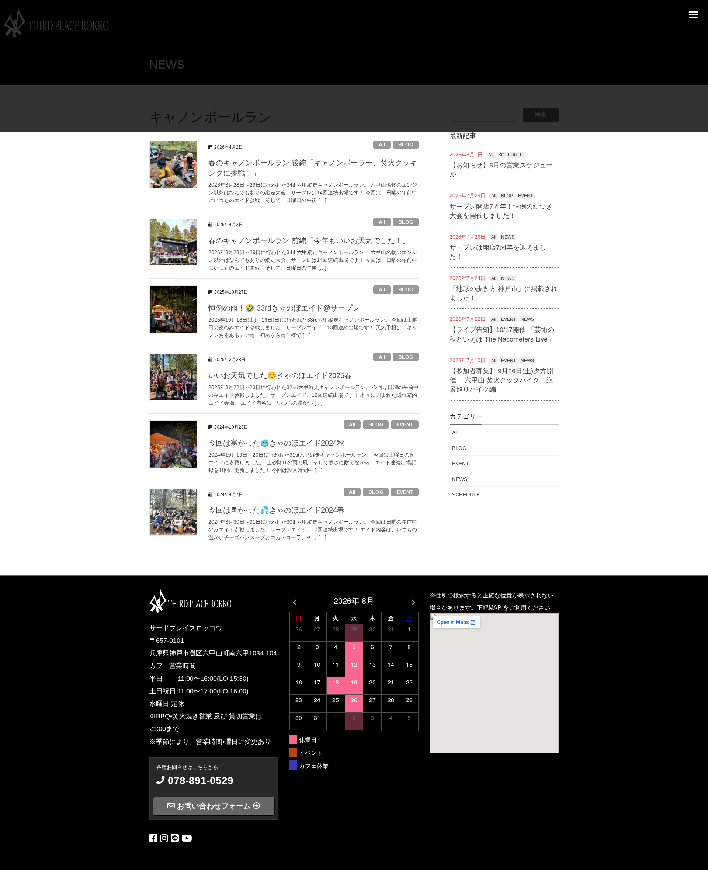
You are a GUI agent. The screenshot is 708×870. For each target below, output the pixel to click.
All (382, 145)
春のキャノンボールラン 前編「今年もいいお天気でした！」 (309, 240)
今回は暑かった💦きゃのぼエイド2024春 (276, 510)
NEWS (507, 237)
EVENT (404, 424)
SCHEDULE (510, 154)
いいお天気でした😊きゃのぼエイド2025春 (280, 375)
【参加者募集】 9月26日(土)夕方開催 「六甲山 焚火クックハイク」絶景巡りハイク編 (501, 380)
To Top (697, 862)
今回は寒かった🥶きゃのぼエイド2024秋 (276, 443)
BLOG (405, 145)
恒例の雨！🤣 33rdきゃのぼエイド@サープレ (284, 308)
